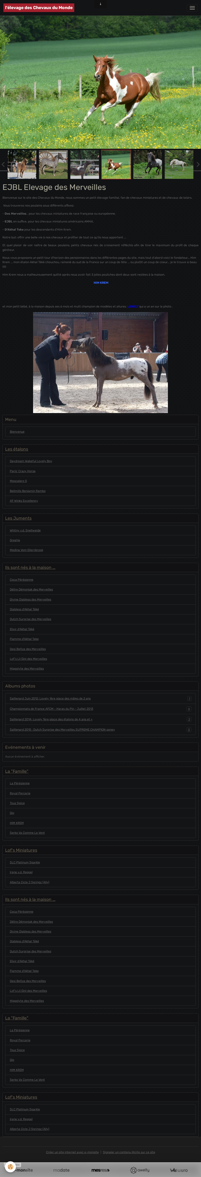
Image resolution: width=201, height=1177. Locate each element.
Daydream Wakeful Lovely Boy (31, 462)
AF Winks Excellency (24, 501)
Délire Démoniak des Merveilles (31, 590)
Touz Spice (17, 804)
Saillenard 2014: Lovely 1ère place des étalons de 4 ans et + (100, 720)
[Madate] (61, 1170)
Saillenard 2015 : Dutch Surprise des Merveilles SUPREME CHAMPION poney (100, 730)
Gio (12, 814)
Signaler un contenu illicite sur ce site (129, 1153)
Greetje (15, 541)
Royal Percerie (20, 794)
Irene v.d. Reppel (21, 873)
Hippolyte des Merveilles (27, 669)
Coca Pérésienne (21, 580)
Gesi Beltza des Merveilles (28, 649)
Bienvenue (17, 432)
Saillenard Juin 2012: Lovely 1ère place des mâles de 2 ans (100, 699)
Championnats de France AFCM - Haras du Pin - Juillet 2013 (100, 709)
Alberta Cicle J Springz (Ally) (29, 883)
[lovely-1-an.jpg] (100, 363)
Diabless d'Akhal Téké (24, 610)
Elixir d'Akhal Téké (22, 630)
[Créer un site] (22, 1170)
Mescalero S (18, 482)
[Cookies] (10, 1166)
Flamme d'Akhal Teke (24, 640)
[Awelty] (139, 1170)
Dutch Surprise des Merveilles (30, 620)
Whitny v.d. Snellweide (25, 531)
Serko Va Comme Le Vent (27, 833)
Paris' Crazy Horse (23, 472)
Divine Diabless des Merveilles (30, 600)
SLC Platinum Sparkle (25, 863)
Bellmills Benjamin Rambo (28, 491)
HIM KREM (17, 823)
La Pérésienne (20, 784)
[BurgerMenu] (192, 8)
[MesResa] (100, 1170)
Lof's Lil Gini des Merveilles (28, 660)
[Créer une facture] (178, 1170)
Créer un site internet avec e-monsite (72, 1153)
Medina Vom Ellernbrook (26, 551)
